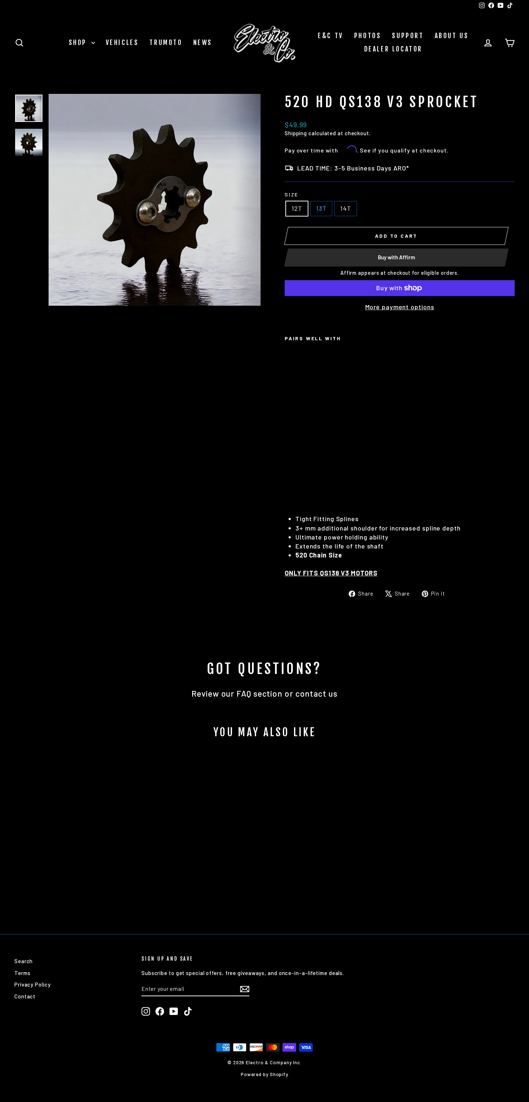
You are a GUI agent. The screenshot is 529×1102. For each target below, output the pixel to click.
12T (296, 208)
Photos (367, 36)
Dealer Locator (393, 49)
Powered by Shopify (264, 1074)
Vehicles (122, 42)
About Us (452, 36)
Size (292, 194)
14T (345, 208)
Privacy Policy (32, 984)
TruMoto (165, 42)
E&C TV (330, 36)
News (202, 42)
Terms (22, 973)
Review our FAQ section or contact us (264, 693)
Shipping (296, 133)
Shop (79, 42)
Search (23, 961)
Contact (25, 996)
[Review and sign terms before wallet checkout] (400, 295)
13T (321, 208)
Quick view (74, 868)
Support (408, 36)
